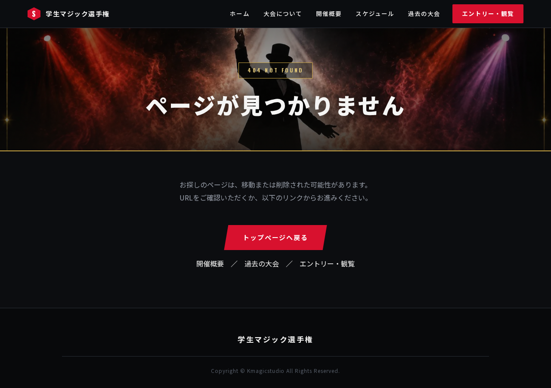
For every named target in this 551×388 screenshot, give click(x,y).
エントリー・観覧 (488, 13)
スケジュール (375, 13)
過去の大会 (424, 13)
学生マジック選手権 (71, 13)
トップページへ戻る (275, 237)
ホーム (239, 13)
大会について (282, 13)
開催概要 (329, 13)
